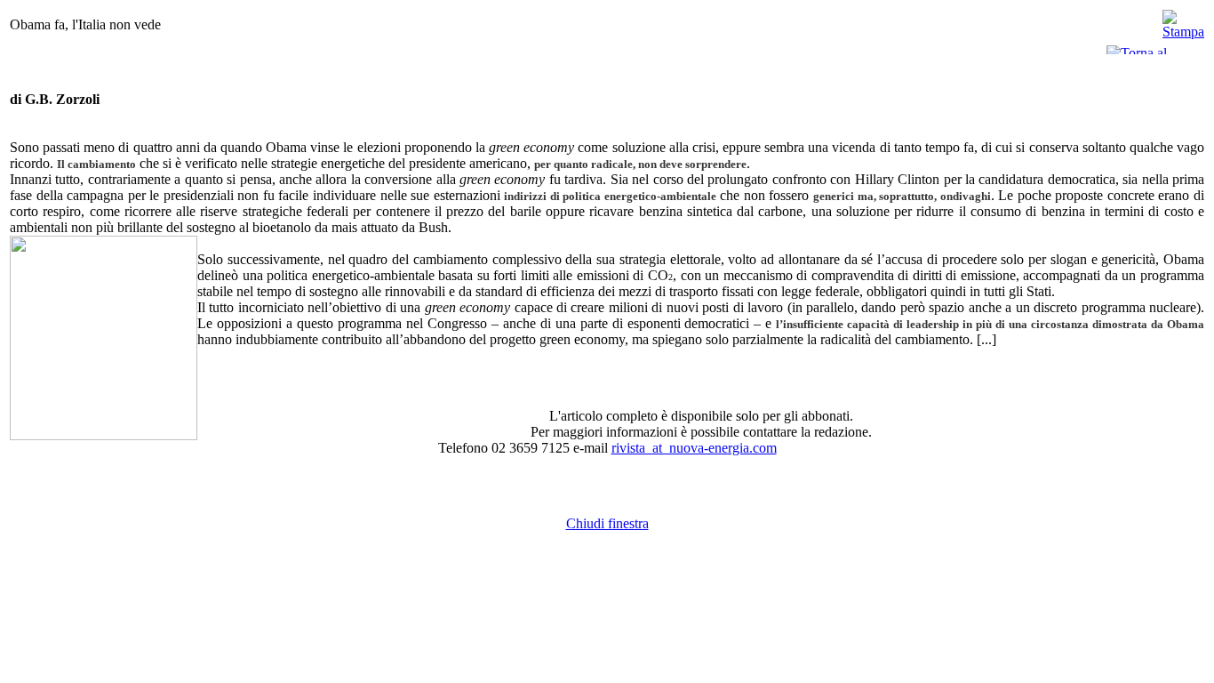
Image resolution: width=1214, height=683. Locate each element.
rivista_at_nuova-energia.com (694, 447)
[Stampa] (1183, 20)
